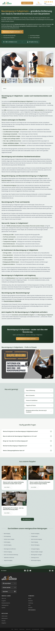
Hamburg (30, 603)
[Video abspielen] (27, 364)
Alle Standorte (31, 609)
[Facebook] (25, 570)
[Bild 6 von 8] (30, 80)
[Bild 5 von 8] (25, 80)
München (30, 600)
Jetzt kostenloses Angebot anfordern (27, 338)
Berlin (29, 598)
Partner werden (6, 587)
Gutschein (5, 591)
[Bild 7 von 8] (36, 80)
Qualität (3, 607)
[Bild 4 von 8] (20, 80)
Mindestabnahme (6, 603)
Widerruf (16, 629)
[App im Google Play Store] (53, 570)
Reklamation (5, 618)
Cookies (42, 629)
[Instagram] (28, 570)
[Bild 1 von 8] (4, 80)
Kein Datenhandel (35, 629)
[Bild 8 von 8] (41, 80)
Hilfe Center (5, 616)
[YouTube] (30, 570)
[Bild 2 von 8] (9, 80)
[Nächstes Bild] (51, 64)
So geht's (4, 600)
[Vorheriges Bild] (3, 64)
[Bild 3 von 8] (14, 80)
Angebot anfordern (27, 3)
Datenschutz (21, 629)
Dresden (30, 607)
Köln (29, 605)
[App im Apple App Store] (50, 570)
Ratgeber (4, 623)
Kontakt (3, 620)
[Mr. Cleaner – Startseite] (9, 578)
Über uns (4, 598)
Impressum (28, 629)
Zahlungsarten (5, 605)
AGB (12, 629)
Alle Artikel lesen (27, 519)
